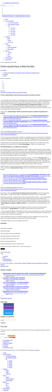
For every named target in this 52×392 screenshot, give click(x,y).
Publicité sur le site (8, 347)
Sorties (7, 44)
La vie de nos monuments (13, 23)
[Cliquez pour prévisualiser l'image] (14, 92)
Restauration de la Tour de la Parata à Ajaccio (15, 291)
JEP (9, 26)
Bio (9, 54)
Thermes (9, 56)
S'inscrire (5, 346)
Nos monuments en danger (13, 24)
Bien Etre (7, 51)
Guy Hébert (3, 70)
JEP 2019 (13, 33)
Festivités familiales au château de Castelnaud (16, 286)
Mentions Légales (7, 343)
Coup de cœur (8, 60)
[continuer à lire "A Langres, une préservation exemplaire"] (14, 279)
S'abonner (6, 344)
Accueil (6, 19)
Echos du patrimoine (12, 47)
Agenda (8, 45)
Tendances (8, 37)
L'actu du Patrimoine (10, 21)
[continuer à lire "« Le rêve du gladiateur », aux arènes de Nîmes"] (15, 283)
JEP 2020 (13, 31)
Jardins (9, 40)
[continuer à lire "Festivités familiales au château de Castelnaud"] (15, 288)
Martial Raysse (7, 259)
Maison (8, 38)
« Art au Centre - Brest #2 (20, 263)
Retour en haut (4, 266)
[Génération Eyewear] (6, 298)
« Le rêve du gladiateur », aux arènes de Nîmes (16, 282)
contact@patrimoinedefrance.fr (11, 3)
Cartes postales (10, 49)
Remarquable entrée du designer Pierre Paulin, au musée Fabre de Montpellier (24, 273)
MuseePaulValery (7, 260)
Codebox (37, 350)
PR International (9, 58)
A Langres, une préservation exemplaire (14, 278)
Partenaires (6, 341)
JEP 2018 (13, 35)
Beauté (9, 53)
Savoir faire (10, 42)
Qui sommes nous (7, 340)
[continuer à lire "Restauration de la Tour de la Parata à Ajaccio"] (15, 292)
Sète (4, 257)
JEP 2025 (13, 28)
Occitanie (5, 256)
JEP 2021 (13, 30)
